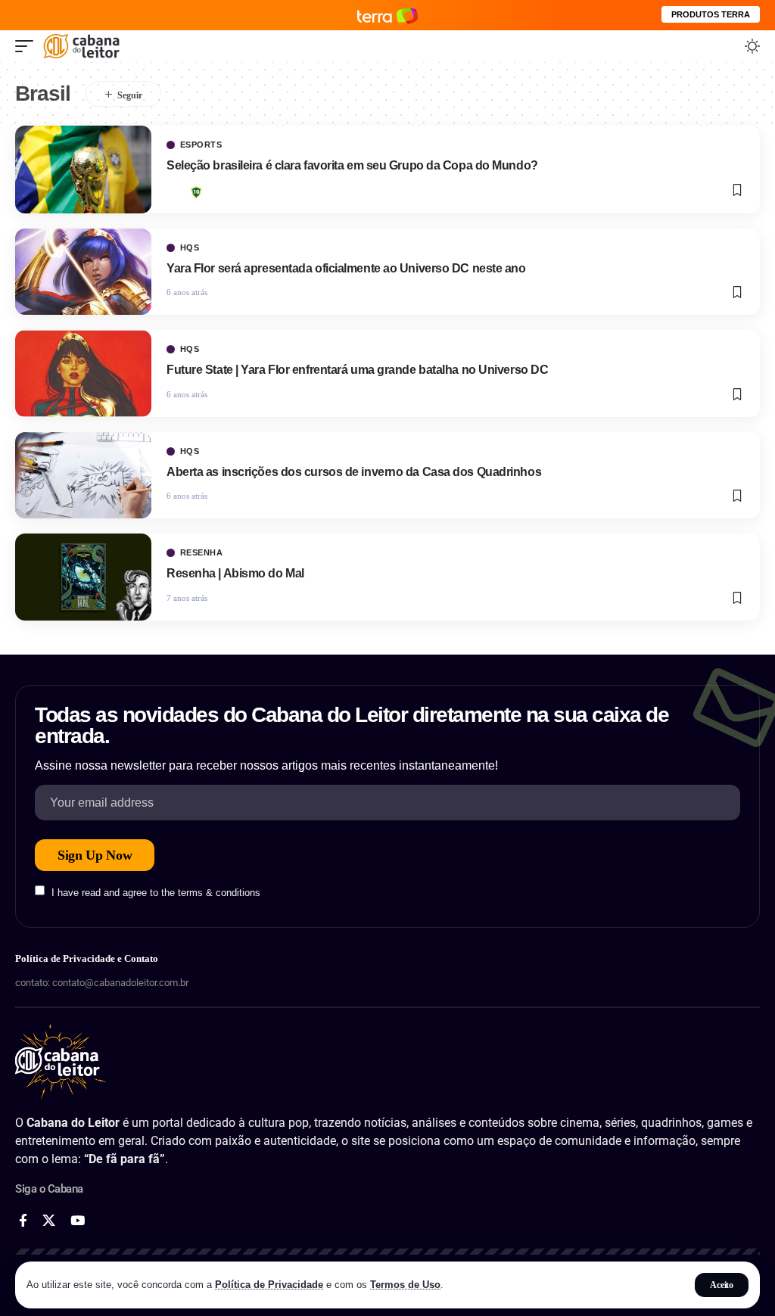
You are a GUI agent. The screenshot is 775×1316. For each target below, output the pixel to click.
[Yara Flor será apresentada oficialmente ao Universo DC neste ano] (83, 272)
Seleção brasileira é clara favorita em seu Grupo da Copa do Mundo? (353, 165)
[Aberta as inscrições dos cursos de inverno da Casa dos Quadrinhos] (83, 475)
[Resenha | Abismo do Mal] (83, 577)
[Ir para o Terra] (387, 14)
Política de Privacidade (269, 1284)
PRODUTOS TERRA (710, 14)
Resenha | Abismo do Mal (235, 573)
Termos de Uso (405, 1284)
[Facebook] (23, 1221)
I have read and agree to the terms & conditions (155, 892)
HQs (190, 248)
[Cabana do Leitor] (81, 46)
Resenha (201, 553)
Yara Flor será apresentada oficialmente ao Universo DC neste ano (346, 268)
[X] (49, 1221)
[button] (722, 1285)
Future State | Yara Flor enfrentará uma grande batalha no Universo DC (357, 369)
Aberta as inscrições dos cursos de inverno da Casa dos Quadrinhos (354, 471)
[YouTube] (78, 1221)
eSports (201, 145)
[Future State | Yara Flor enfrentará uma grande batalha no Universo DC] (83, 373)
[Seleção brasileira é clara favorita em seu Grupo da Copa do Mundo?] (83, 169)
